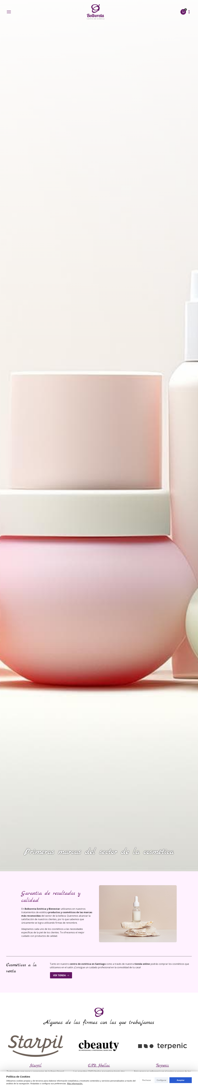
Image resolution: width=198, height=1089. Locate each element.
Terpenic (162, 1065)
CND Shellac (99, 1065)
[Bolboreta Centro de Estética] (95, 11)
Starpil (35, 1065)
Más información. (75, 1083)
